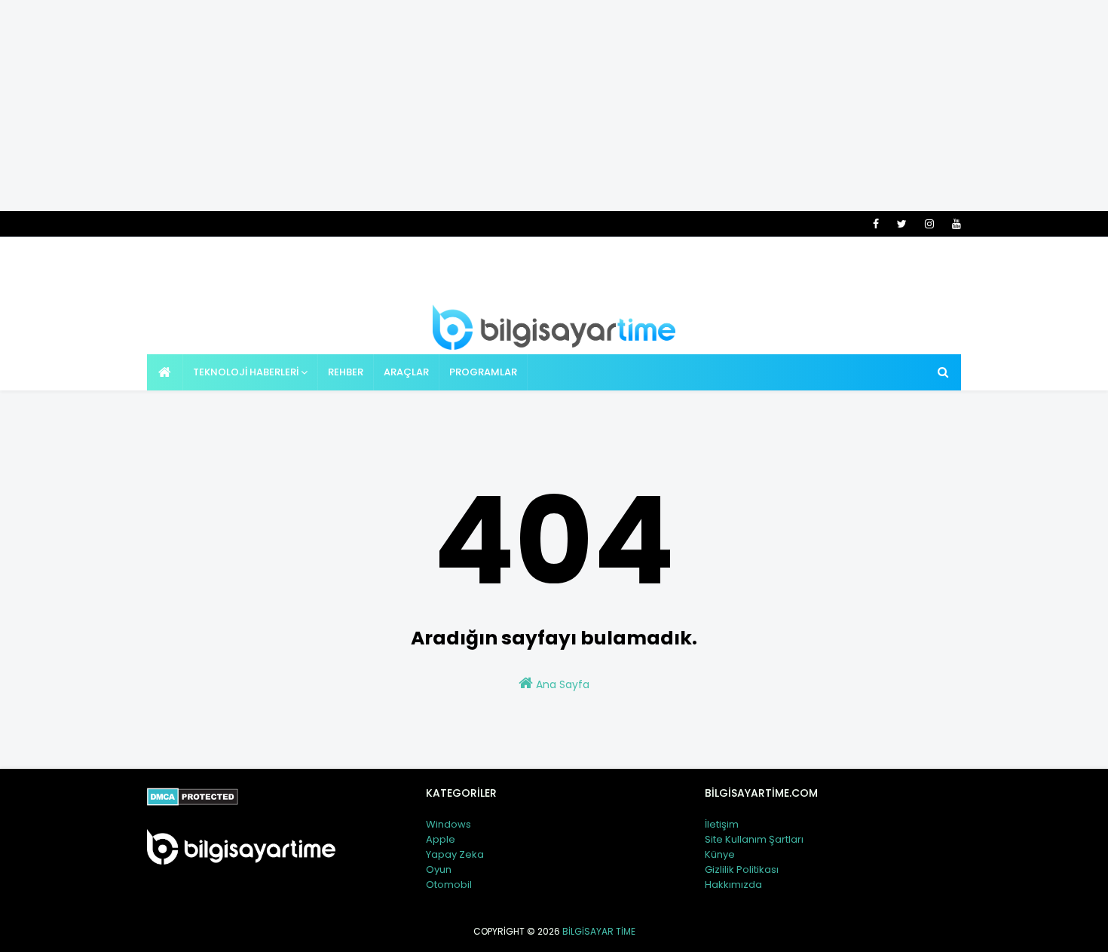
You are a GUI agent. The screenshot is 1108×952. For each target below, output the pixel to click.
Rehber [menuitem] (345, 372)
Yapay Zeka (455, 854)
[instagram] (929, 224)
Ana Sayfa (561, 684)
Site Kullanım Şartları (754, 839)
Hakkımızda (733, 884)
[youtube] (954, 224)
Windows (448, 824)
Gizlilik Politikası (742, 869)
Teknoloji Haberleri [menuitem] (245, 372)
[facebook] (876, 224)
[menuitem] (165, 372)
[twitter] (902, 224)
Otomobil (449, 884)
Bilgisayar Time (598, 931)
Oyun (438, 869)
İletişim (722, 824)
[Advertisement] (554, 105)
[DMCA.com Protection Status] (192, 802)
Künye (720, 854)
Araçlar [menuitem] (406, 372)
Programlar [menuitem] (483, 372)
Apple (440, 839)
